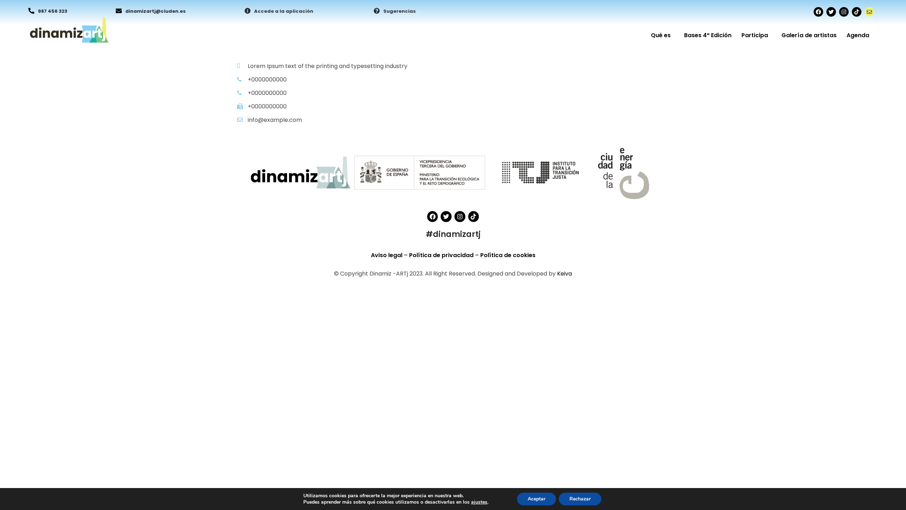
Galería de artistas (809, 35)
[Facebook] (818, 12)
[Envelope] (869, 12)
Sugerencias (399, 11)
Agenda (858, 35)
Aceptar (536, 498)
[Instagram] (844, 12)
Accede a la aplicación (283, 11)
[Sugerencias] (377, 11)
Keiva (564, 274)
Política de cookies (507, 255)
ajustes (479, 502)
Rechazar (580, 498)
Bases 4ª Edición (708, 35)
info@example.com (275, 120)
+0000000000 (267, 79)
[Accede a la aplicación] (248, 11)
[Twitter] (831, 12)
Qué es (661, 35)
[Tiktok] (856, 12)
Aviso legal (387, 255)
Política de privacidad (442, 255)
